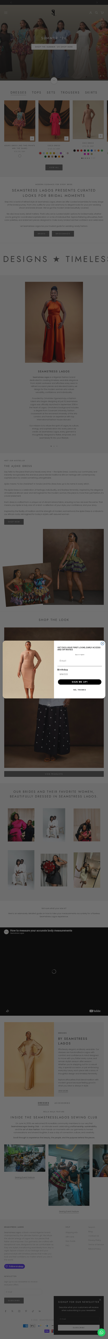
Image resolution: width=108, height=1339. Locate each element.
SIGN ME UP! (80, 682)
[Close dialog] (102, 643)
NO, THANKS (79, 690)
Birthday (62, 670)
